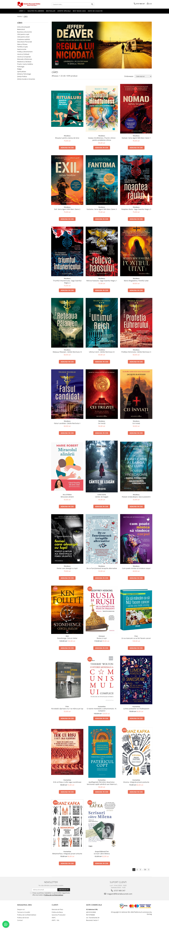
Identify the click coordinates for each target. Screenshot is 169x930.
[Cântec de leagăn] (102, 466)
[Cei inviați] (136, 394)
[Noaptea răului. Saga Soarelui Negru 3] (136, 180)
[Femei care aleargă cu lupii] (67, 539)
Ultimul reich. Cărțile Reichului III (102, 352)
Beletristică (21, 29)
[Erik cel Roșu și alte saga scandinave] (67, 752)
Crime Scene (101, 495)
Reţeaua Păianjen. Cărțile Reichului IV (67, 352)
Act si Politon (67, 495)
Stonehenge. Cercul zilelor (67, 638)
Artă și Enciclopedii (23, 27)
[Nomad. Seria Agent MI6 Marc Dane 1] (136, 108)
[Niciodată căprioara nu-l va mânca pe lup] (67, 680)
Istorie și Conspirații (24, 57)
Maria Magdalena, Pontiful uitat (136, 281)
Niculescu (67, 136)
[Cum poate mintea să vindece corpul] (136, 539)
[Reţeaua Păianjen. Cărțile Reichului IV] (67, 322)
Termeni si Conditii (23, 912)
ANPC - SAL (55, 920)
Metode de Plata (57, 909)
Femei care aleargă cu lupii (67, 568)
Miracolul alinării (67, 497)
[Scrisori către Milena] (102, 824)
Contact (20, 920)
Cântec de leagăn (101, 497)
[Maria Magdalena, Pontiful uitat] (136, 251)
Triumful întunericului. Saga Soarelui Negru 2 (67, 282)
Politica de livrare (23, 918)
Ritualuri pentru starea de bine (67, 138)
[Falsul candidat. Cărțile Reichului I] (67, 394)
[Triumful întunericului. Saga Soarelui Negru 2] (67, 251)
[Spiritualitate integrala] (102, 45)
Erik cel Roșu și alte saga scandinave (67, 782)
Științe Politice (22, 76)
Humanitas (102, 706)
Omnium (102, 636)
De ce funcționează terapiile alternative (102, 568)
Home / (20, 16)
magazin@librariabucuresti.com (119, 894)
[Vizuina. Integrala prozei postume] (136, 751)
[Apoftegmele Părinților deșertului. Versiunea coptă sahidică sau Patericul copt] (102, 752)
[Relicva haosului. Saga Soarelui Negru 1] (102, 251)
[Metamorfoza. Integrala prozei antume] (67, 824)
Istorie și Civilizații (23, 54)
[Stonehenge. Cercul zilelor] (67, 610)
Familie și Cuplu (22, 47)
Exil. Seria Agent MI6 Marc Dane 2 (67, 209)
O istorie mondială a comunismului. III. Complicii (102, 710)
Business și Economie (24, 32)
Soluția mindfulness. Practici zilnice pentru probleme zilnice (101, 139)
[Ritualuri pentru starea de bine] (67, 109)
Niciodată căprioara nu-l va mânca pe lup (67, 709)
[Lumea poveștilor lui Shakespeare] (136, 680)
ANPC (54, 918)
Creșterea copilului (23, 39)
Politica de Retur (57, 912)
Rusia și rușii (102, 638)
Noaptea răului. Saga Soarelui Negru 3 (136, 209)
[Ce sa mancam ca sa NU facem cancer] (136, 609)
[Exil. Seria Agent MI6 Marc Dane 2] (67, 180)
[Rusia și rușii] (102, 610)
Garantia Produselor (59, 915)
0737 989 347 (119, 890)
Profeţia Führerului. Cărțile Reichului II (136, 352)
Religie (19, 69)
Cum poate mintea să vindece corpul (136, 568)
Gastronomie (21, 49)
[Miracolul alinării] (67, 466)
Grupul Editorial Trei (102, 851)
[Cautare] (92, 4)
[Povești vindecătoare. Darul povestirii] (136, 466)
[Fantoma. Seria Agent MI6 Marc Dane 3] (102, 180)
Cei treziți (101, 423)
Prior (136, 636)
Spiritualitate (21, 71)
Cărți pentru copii (23, 34)
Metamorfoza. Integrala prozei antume (67, 853)
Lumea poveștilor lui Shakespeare (136, 709)
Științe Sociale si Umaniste (26, 79)
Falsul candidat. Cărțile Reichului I (67, 423)
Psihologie (20, 67)
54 (145, 869)
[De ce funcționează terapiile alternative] (102, 539)
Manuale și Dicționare (24, 59)
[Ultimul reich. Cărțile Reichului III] (102, 322)
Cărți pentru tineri (23, 37)
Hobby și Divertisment (25, 52)
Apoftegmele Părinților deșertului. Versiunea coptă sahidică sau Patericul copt (102, 783)
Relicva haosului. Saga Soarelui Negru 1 (101, 281)
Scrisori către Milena (102, 853)
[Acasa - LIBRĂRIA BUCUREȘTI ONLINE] (28, 4)
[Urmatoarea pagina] (148, 869)
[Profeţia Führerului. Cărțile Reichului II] (136, 322)
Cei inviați (136, 423)
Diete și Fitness (22, 44)
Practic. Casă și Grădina (25, 64)
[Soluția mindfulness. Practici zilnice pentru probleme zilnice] (102, 109)
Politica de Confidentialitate (53, 895)
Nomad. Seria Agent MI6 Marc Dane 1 (136, 138)
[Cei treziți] (102, 394)
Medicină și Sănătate (24, 62)
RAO (67, 636)
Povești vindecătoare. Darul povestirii (136, 497)
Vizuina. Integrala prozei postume (136, 782)
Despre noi (21, 909)
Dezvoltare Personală (24, 42)
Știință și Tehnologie (24, 74)
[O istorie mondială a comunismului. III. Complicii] (102, 680)
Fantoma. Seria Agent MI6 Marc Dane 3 (102, 209)
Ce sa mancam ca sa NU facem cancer (136, 638)
